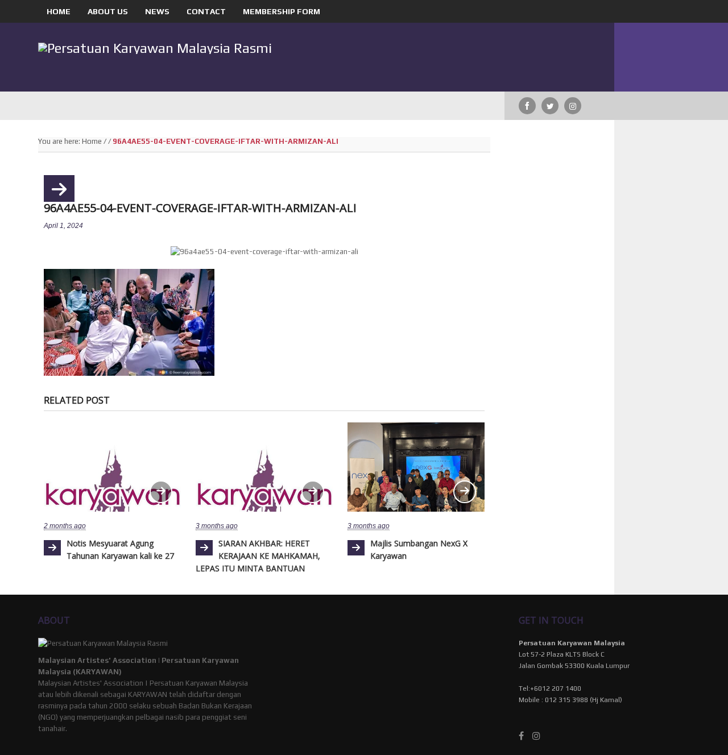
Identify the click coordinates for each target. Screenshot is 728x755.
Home (59, 11)
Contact (206, 11)
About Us (108, 11)
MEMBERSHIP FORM (281, 11)
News (157, 11)
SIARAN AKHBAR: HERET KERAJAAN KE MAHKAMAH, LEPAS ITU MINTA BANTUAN (258, 556)
